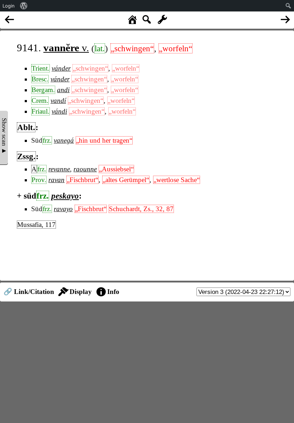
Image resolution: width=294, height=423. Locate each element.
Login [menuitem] (9, 6)
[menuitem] (24, 5)
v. (66, 47)
